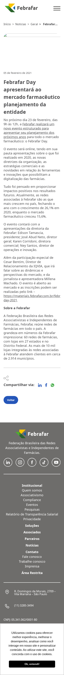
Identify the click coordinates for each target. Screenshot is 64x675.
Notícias (32, 545)
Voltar (11, 400)
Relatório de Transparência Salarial (32, 514)
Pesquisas (32, 509)
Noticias (20, 24)
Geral (34, 24)
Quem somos (32, 490)
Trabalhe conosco (32, 561)
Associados (32, 532)
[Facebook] (46, 385)
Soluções (32, 525)
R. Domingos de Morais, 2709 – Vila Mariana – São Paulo (35, 592)
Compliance (32, 500)
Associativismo (32, 495)
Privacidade (32, 519)
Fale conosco (32, 556)
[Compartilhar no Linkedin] (40, 385)
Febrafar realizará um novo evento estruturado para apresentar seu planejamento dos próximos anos (29, 130)
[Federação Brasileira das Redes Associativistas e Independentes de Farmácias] (21, 8)
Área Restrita (32, 573)
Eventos (32, 504)
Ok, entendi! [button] (32, 664)
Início (7, 24)
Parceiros (32, 539)
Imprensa (32, 566)
